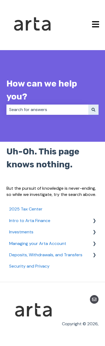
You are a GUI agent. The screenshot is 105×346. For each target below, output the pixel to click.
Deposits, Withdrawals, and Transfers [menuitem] (45, 255)
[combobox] (47, 110)
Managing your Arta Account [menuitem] (37, 243)
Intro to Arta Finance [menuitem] (29, 220)
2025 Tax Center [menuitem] (26, 209)
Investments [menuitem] (21, 232)
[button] (94, 221)
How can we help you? (41, 90)
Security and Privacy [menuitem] (29, 266)
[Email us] (94, 299)
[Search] (93, 110)
